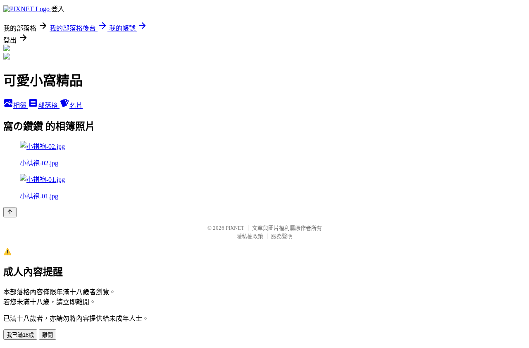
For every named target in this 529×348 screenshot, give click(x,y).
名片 (76, 105)
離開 (47, 335)
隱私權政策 (249, 236)
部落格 (49, 105)
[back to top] (10, 212)
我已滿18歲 (20, 335)
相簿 (20, 105)
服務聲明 (282, 236)
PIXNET (235, 228)
